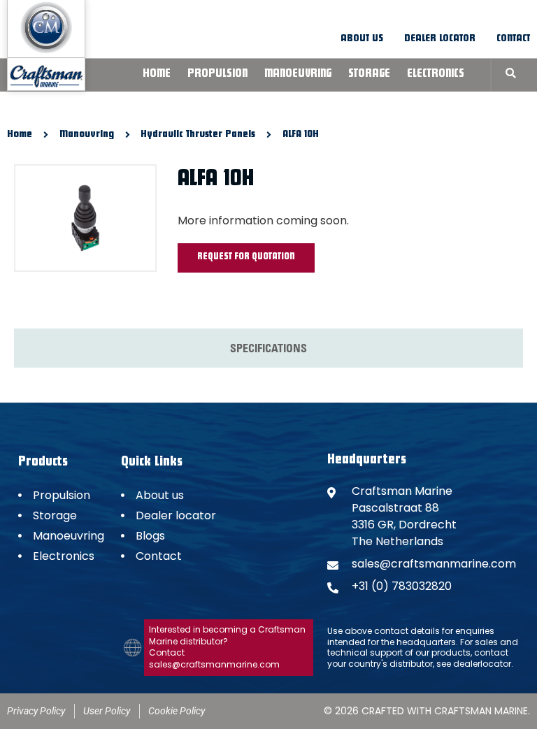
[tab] (268, 348)
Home (157, 74)
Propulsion (217, 74)
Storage (369, 74)
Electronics (435, 74)
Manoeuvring (297, 74)
